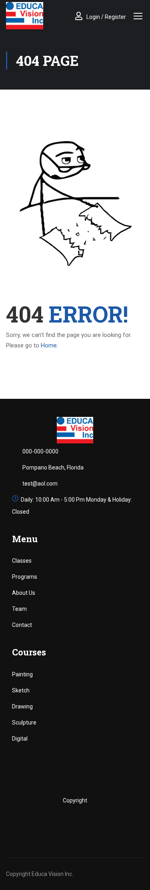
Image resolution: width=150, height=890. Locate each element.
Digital (20, 738)
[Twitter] (66, 823)
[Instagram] (83, 823)
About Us (23, 593)
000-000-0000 (40, 451)
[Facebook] (50, 823)
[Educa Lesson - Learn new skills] (25, 15)
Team (19, 609)
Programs (24, 577)
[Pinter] (100, 823)
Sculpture (24, 722)
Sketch (21, 690)
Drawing (22, 706)
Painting (22, 674)
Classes (22, 560)
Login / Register (106, 17)
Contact (22, 625)
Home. (49, 345)
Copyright (75, 800)
